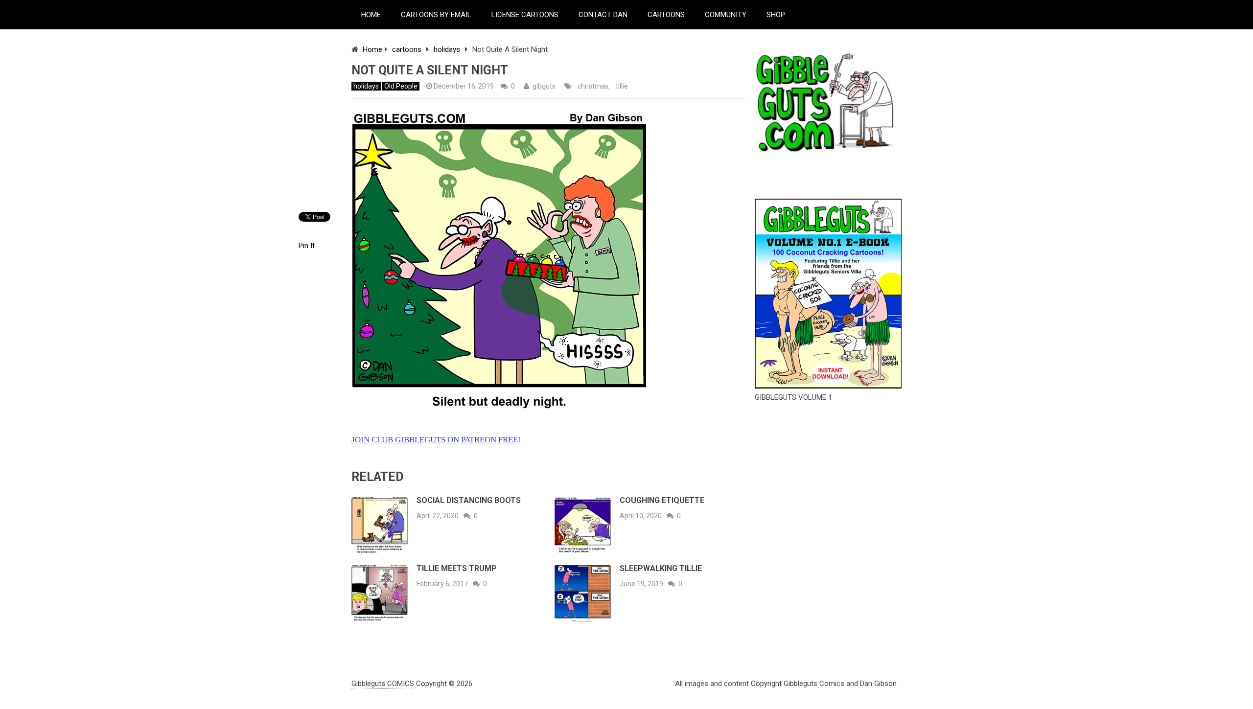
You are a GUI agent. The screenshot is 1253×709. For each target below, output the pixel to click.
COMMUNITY (725, 14)
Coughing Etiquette (662, 500)
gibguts (544, 86)
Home (372, 49)
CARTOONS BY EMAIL (436, 14)
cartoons (406, 49)
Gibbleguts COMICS (382, 683)
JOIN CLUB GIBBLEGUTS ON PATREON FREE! (436, 439)
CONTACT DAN (603, 14)
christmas (593, 86)
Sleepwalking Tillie (661, 568)
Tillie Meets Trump (457, 568)
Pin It (307, 245)
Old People (401, 86)
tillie (622, 86)
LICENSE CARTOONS (524, 14)
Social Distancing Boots (469, 500)
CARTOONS (666, 14)
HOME (371, 14)
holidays (447, 49)
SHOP (775, 14)
